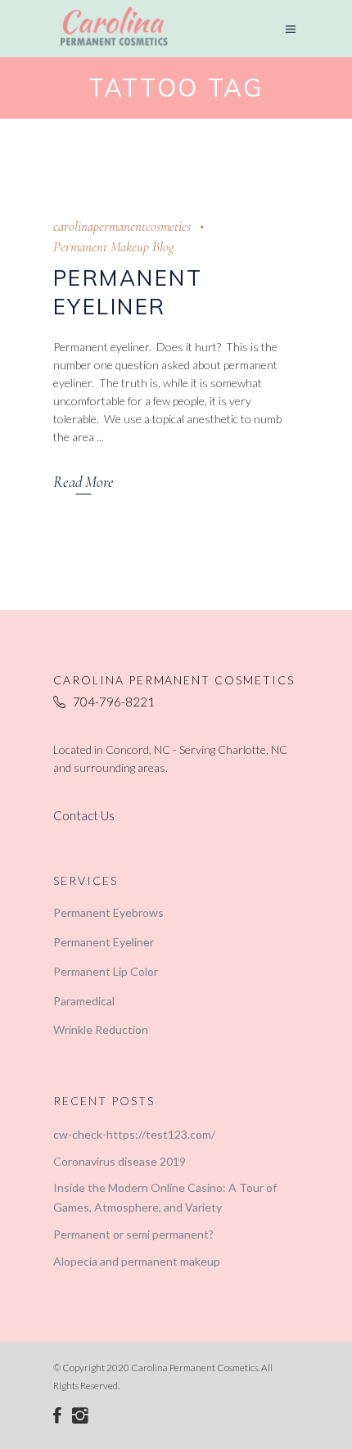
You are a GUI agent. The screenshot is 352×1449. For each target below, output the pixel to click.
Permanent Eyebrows (108, 912)
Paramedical (84, 1001)
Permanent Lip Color (105, 971)
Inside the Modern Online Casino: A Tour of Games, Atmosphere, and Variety (165, 1197)
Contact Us (84, 815)
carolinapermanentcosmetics (122, 226)
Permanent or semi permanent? (133, 1234)
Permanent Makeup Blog (113, 246)
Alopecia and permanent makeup (136, 1261)
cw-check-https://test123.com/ (134, 1134)
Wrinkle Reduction (100, 1029)
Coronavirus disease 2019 (119, 1161)
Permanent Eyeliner (103, 942)
